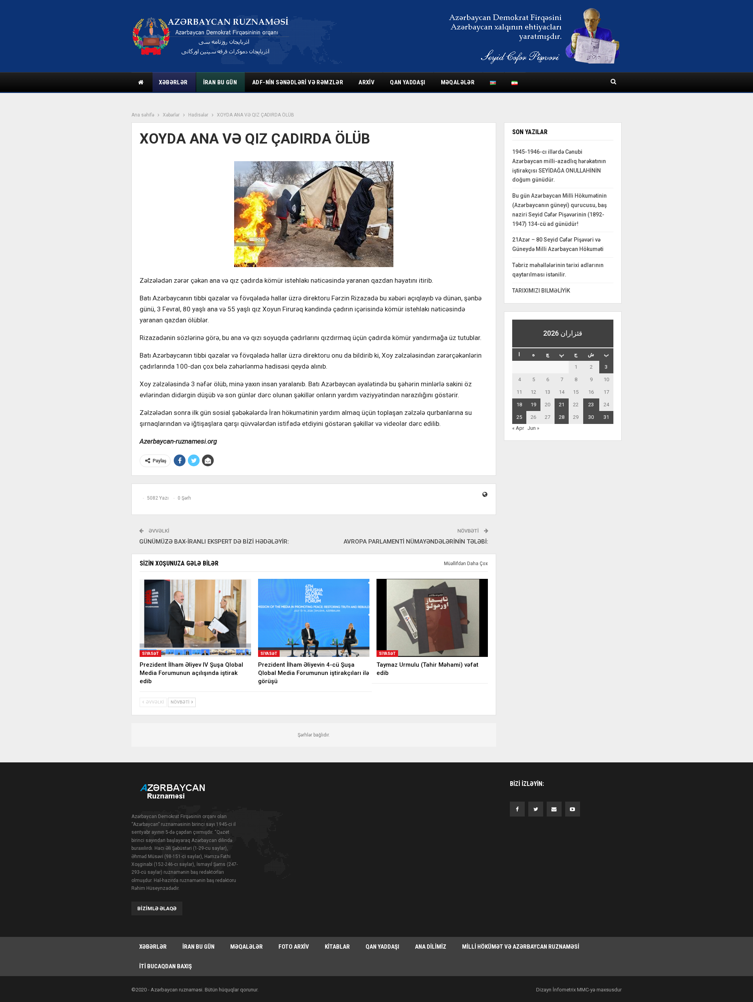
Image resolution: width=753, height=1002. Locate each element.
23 (591, 404)
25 (519, 417)
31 (606, 417)
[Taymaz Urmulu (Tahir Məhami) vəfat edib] (432, 618)
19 (533, 404)
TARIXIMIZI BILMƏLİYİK (541, 290)
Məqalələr (458, 82)
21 (561, 404)
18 (519, 404)
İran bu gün (220, 82)
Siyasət (150, 653)
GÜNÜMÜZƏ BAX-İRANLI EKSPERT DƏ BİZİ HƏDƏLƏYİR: (214, 541)
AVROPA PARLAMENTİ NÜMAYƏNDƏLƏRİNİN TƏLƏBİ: (416, 541)
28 (561, 417)
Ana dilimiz (430, 946)
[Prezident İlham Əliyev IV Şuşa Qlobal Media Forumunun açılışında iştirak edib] (195, 618)
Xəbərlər (173, 82)
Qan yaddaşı (407, 82)
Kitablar (337, 946)
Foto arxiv (293, 946)
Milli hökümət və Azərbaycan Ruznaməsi (520, 946)
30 (591, 417)
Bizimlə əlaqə (156, 908)
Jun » (533, 428)
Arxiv (366, 82)
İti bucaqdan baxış (165, 966)
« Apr (518, 428)
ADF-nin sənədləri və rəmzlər (297, 82)
